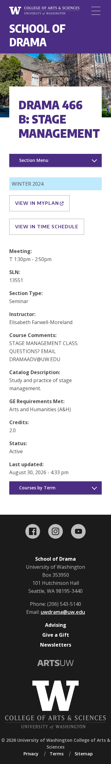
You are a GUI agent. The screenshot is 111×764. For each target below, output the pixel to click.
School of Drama (37, 35)
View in (37, 203)
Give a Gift (55, 634)
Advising (55, 625)
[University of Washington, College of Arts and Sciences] (44, 10)
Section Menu (33, 160)
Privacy (31, 754)
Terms (57, 754)
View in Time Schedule (46, 226)
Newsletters (55, 644)
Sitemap (84, 754)
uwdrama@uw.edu (63, 612)
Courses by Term (37, 488)
